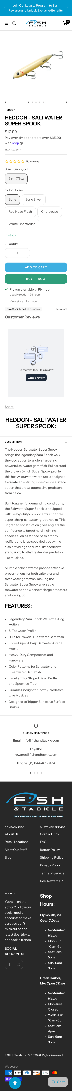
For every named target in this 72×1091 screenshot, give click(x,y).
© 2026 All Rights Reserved (45, 1055)
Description (13, 441)
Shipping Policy (51, 857)
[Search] (14, 23)
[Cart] (65, 23)
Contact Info (49, 834)
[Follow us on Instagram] (18, 964)
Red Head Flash (20, 211)
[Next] (65, 102)
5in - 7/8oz (16, 178)
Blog (8, 857)
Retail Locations (16, 842)
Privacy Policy (50, 865)
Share (9, 407)
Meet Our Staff (16, 850)
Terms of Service (52, 873)
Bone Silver (33, 199)
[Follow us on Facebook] (9, 964)
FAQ (43, 842)
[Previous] (6, 102)
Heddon (10, 110)
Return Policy (50, 850)
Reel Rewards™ (51, 881)
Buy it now (36, 279)
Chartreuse (49, 211)
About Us (11, 834)
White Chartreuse (22, 224)
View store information (24, 301)
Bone (12, 199)
